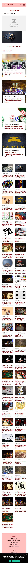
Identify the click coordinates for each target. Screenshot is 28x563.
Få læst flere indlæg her (14, 46)
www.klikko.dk (15, 546)
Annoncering (14, 552)
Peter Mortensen (15, 96)
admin (13, 13)
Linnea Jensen (13, 70)
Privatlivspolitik (16, 561)
